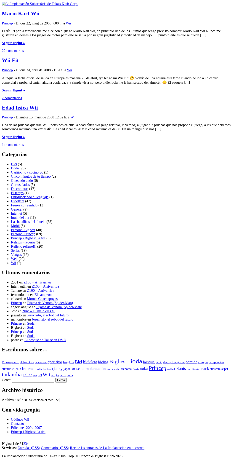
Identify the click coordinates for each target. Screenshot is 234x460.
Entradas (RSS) (29, 448)
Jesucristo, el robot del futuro (48, 315)
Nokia (136, 369)
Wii (68, 23)
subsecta (215, 369)
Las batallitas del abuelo (28, 222)
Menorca (126, 369)
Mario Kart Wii (21, 13)
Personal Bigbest (23, 230)
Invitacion (41, 369)
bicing (103, 362)
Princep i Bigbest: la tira (28, 238)
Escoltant (17, 201)
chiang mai (177, 362)
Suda (31, 323)
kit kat (76, 369)
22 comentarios (13, 51)
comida (191, 362)
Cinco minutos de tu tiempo (31, 176)
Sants (181, 368)
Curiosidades (20, 185)
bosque (149, 362)
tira (35, 375)
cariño (159, 362)
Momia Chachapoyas (42, 299)
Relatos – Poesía (23, 242)
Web (14, 259)
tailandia (12, 374)
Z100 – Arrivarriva (37, 282)
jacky (58, 368)
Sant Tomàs (193, 369)
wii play (55, 375)
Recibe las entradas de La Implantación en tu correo (107, 448)
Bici (14, 164)
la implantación (93, 368)
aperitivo (55, 362)
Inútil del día (20, 217)
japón (67, 369)
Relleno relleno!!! (23, 246)
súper (224, 369)
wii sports (66, 375)
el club (16, 369)
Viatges (16, 255)
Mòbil (15, 226)
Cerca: (6, 380)
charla (166, 362)
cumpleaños (216, 362)
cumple (203, 362)
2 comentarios (12, 98)
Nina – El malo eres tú (38, 311)
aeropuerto (12, 362)
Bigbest (118, 361)
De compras (19, 189)
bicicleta (90, 361)
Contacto (17, 423)
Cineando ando (22, 180)
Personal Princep (23, 234)
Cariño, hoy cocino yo (27, 172)
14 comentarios (13, 145)
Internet (16, 213)
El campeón (43, 295)
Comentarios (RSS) (55, 448)
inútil (50, 369)
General (16, 209)
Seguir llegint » (13, 43)
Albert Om (27, 362)
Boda (15, 168)
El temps (17, 193)
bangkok (68, 362)
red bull (171, 369)
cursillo (6, 369)
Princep (7, 23)
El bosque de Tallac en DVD (45, 340)
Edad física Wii (20, 108)
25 (3, 362)
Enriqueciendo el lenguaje (29, 197)
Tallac (27, 375)
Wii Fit (10, 60)
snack (204, 368)
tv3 (40, 375)
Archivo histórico (14, 400)
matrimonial (113, 369)
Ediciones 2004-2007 (26, 428)
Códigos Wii (20, 419)
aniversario (41, 362)
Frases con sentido (24, 205)
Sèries (15, 250)
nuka (144, 368)
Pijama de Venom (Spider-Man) (50, 303)
